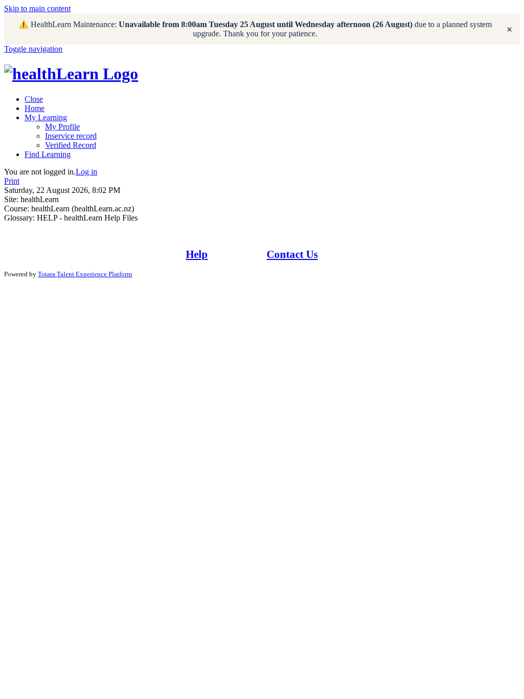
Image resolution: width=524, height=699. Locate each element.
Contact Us (292, 254)
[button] (33, 49)
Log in (86, 171)
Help (197, 254)
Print (11, 181)
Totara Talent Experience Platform (85, 274)
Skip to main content (37, 8)
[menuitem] (34, 99)
